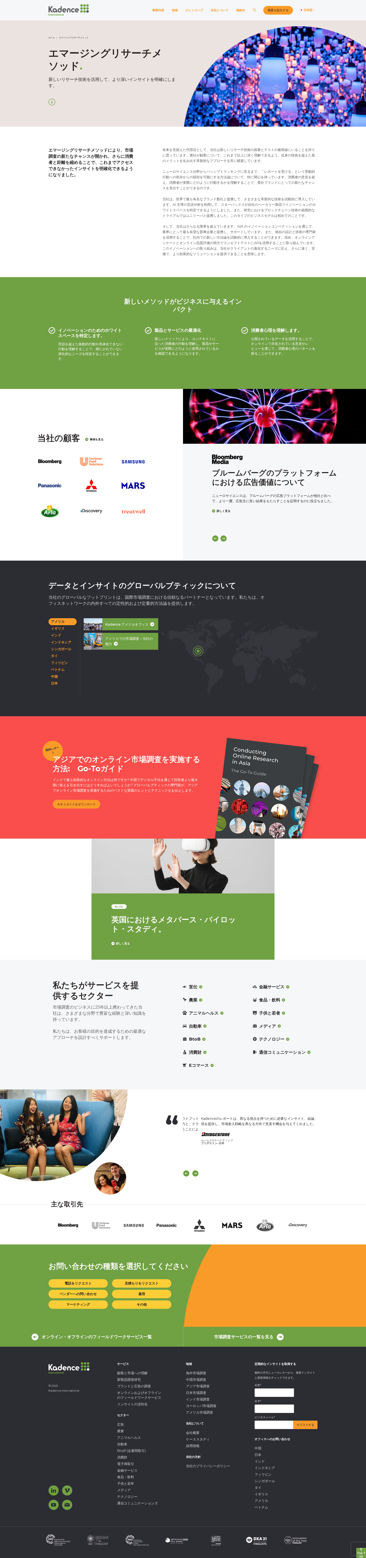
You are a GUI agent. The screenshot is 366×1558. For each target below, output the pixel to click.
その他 (142, 1304)
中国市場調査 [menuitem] (196, 1380)
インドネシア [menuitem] (265, 1468)
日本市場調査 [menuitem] (196, 1393)
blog (119, 906)
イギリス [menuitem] (261, 1494)
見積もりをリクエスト (142, 1283)
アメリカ (58, 621)
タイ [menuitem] (258, 1488)
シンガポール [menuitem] (265, 1481)
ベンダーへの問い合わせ (78, 1294)
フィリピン (59, 663)
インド (56, 635)
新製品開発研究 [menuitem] (129, 1380)
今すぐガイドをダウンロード (76, 804)
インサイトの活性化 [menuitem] (132, 1404)
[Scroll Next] (195, 1173)
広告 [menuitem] (120, 1425)
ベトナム (58, 670)
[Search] (254, 10)
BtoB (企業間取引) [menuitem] (131, 1451)
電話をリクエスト (78, 1283)
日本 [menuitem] (258, 1455)
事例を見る (97, 439)
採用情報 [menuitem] (193, 1446)
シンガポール (61, 649)
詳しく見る (223, 511)
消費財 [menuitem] (122, 1457)
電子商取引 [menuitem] (125, 1464)
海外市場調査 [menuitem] (196, 1373)
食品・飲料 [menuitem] (125, 1477)
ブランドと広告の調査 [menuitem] (134, 1386)
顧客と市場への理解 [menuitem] (132, 1373)
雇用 (141, 1294)
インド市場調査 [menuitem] (198, 1399)
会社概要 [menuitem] (193, 1433)
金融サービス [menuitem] (127, 1470)
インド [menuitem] (260, 1461)
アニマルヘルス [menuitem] (129, 1438)
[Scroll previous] (186, 1173)
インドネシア (61, 642)
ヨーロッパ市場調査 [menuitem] (201, 1406)
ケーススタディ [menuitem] (198, 1439)
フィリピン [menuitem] (263, 1474)
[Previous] (215, 538)
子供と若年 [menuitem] (125, 1484)
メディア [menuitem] (124, 1490)
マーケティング (78, 1304)
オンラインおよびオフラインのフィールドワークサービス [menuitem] (139, 1395)
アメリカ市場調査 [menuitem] (199, 1412)
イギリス (58, 628)
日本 (54, 683)
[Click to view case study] (274, 416)
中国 (54, 677)
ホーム (52, 37)
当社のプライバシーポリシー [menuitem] (208, 1466)
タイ (54, 656)
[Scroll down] (52, 102)
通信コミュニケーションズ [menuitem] (137, 1503)
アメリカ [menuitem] (261, 1501)
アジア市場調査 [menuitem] (198, 1386)
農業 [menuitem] (120, 1431)
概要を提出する (278, 10)
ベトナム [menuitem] (261, 1507)
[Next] (223, 538)
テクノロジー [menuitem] (127, 1497)
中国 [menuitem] (258, 1448)
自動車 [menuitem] (122, 1444)
